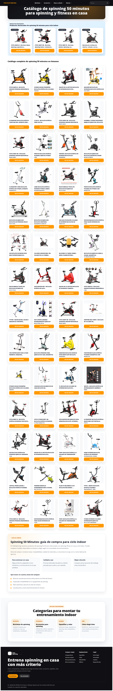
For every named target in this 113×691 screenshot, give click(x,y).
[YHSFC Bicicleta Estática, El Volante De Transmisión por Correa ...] (69, 441)
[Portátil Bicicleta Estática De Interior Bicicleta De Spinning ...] (69, 142)
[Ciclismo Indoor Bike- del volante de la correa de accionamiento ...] (44, 242)
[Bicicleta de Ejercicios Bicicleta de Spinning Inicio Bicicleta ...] (19, 209)
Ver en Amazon (20, 50)
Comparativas (69, 655)
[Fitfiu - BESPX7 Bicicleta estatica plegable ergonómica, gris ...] (94, 474)
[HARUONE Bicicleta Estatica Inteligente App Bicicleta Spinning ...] (69, 342)
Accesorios (47, 3)
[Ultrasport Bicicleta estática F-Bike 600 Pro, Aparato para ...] (19, 109)
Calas (80, 657)
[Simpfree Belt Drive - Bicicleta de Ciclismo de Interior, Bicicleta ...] (94, 308)
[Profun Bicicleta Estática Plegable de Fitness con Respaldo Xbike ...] (94, 175)
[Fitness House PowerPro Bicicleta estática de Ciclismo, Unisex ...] (44, 76)
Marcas (68, 3)
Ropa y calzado (58, 3)
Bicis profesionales (70, 659)
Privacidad (96, 657)
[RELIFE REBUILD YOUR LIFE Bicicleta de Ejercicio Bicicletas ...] (69, 175)
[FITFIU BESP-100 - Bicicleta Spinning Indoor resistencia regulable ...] (69, 109)
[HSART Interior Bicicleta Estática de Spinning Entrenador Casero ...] (94, 441)
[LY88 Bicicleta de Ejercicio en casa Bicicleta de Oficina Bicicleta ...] (44, 375)
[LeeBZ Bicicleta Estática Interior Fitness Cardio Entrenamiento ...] (44, 175)
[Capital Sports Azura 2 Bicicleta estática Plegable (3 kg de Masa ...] (19, 474)
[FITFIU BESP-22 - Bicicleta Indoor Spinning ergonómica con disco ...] (19, 76)
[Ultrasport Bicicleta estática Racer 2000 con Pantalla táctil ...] (94, 408)
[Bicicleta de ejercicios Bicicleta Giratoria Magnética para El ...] (44, 209)
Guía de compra (69, 657)
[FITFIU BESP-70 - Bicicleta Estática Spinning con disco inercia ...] (19, 408)
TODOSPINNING (10, 3)
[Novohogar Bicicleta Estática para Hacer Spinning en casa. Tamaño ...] (94, 209)
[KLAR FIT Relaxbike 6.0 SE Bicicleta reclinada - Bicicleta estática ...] (69, 474)
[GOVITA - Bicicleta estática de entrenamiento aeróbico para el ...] (94, 375)
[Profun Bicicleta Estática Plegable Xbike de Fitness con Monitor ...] (44, 142)
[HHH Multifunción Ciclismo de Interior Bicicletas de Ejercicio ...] (69, 209)
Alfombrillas (82, 659)
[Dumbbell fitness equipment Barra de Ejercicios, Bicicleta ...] (94, 109)
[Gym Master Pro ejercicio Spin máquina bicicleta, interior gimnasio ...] (69, 408)
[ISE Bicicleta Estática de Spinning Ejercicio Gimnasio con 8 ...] (19, 441)
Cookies (95, 659)
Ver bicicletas (13, 676)
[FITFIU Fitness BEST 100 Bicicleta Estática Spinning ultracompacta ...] (44, 408)
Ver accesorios (24, 676)
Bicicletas (37, 3)
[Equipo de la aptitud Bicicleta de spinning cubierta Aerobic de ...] (69, 275)
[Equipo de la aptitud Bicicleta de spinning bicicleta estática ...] (69, 76)
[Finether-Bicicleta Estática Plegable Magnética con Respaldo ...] (94, 342)
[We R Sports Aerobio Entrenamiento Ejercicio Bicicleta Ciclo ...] (44, 308)
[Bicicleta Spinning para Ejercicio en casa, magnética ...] (44, 342)
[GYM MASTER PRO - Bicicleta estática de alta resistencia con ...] (44, 275)
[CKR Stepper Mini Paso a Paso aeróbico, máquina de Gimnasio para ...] (19, 342)
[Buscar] (107, 2)
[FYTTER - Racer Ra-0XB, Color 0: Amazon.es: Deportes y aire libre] (19, 308)
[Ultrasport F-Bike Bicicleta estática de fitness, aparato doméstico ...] (19, 175)
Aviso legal (96, 655)
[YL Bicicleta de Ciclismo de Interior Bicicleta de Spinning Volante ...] (69, 375)
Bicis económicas (70, 662)
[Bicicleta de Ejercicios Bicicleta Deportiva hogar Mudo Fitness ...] (94, 142)
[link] (21, 41)
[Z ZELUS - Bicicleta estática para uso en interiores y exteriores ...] (44, 109)
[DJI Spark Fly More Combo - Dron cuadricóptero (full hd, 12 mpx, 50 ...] (69, 242)
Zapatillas (82, 655)
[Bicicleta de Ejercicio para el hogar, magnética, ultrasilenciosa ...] (94, 242)
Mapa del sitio (97, 662)
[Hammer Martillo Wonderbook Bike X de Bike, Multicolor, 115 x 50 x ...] (44, 474)
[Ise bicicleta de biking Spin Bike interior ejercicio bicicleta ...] (19, 242)
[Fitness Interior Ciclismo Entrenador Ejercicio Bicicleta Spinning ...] (94, 508)
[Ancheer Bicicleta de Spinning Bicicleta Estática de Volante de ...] (94, 76)
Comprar (19, 94)
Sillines (81, 662)
